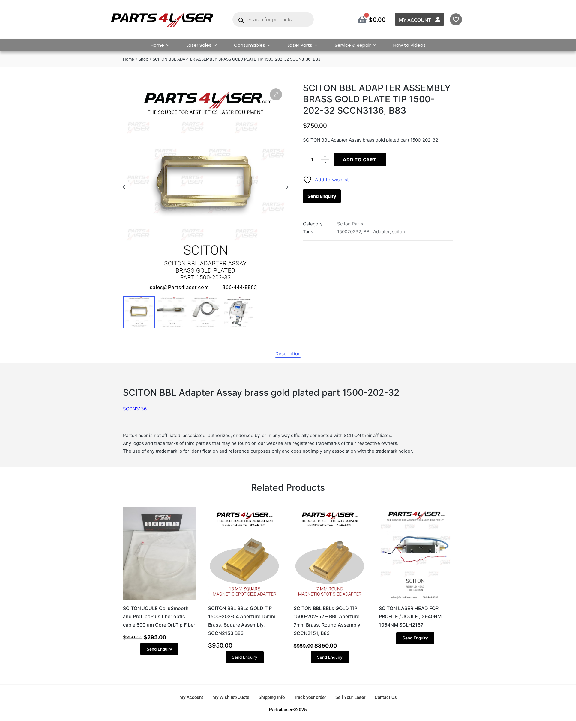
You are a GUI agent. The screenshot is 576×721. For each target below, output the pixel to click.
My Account (415, 20)
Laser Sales (199, 45)
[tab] (288, 354)
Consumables (249, 45)
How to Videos (409, 45)
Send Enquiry (322, 196)
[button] (276, 94)
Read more (415, 599)
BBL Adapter (377, 231)
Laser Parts (300, 45)
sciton (398, 231)
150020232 (349, 231)
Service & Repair (353, 45)
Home (157, 45)
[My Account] (437, 19)
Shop (143, 59)
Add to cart (359, 159)
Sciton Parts (350, 224)
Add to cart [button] (159, 599)
